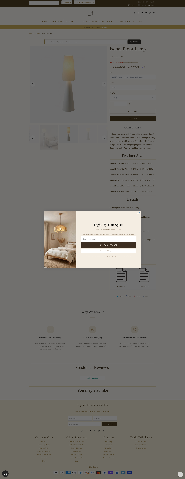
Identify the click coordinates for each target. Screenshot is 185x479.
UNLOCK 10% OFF (109, 245)
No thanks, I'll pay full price (108, 251)
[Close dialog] (139, 213)
